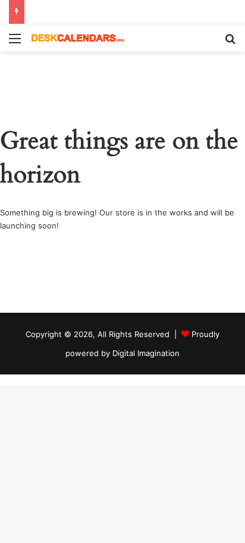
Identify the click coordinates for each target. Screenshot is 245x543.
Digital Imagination (146, 353)
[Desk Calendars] (77, 38)
